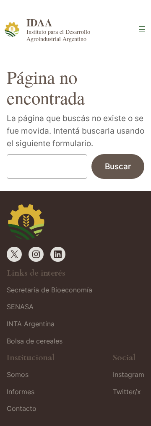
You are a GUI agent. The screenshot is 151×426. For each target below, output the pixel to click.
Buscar (118, 166)
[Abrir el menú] (142, 29)
